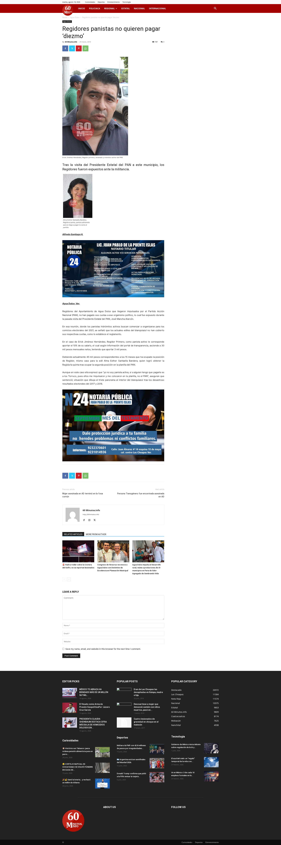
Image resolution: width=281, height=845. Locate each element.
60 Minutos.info (71, 42)
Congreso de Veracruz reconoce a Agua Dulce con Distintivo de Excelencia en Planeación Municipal (112, 568)
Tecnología (126, 2)
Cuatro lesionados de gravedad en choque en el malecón (146, 722)
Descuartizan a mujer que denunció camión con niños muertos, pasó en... (147, 707)
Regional (109, 8)
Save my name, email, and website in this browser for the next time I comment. (103, 649)
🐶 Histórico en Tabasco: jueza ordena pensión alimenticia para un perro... (77, 751)
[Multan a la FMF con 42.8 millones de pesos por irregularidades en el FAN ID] (157, 749)
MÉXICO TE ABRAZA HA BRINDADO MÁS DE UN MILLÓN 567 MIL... (93, 692)
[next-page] (69, 579)
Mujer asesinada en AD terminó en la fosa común (82, 495)
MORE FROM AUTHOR (96, 534)
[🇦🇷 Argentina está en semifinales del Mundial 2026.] (157, 763)
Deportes (101, 2)
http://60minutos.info (91, 514)
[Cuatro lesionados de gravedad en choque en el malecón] (124, 722)
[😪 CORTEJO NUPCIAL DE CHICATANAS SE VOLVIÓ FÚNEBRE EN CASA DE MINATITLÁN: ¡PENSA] (102, 768)
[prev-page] (64, 579)
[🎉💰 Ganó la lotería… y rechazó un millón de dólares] (102, 783)
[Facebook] (65, 48)
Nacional (139, 8)
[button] (215, 8)
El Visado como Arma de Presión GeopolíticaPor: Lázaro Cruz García (94, 707)
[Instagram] (90, 520)
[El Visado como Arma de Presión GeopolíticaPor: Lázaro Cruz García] (69, 708)
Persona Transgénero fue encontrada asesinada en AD (140, 495)
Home (64, 17)
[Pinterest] (79, 48)
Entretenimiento (113, 2)
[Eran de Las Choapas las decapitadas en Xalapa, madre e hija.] (124, 693)
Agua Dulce (74, 17)
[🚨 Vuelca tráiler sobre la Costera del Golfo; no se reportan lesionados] (78, 551)
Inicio (81, 8)
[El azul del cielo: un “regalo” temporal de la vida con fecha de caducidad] (211, 762)
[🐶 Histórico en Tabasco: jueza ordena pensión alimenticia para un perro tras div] (102, 752)
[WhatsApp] (85, 48)
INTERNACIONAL (157, 8)
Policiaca (94, 8)
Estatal (125, 8)
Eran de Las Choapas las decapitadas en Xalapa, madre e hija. (148, 692)
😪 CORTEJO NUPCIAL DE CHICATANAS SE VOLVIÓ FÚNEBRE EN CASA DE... (77, 767)
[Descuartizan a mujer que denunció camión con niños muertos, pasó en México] (124, 708)
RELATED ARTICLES (73, 534)
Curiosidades (90, 2)
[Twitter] (72, 48)
